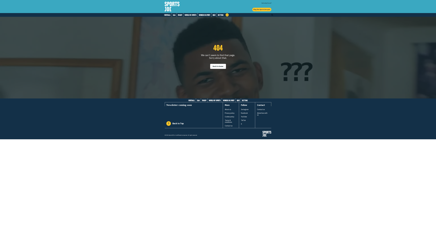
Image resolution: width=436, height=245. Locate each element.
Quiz (214, 15)
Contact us (229, 126)
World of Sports (190, 15)
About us (228, 109)
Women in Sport (204, 15)
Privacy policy (229, 113)
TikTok (243, 120)
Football (167, 15)
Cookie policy (229, 117)
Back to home (218, 66)
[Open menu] (227, 14)
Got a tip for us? (266, 3)
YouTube (244, 117)
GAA (174, 15)
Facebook (244, 113)
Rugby (180, 15)
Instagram (245, 109)
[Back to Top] (168, 123)
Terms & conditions (228, 121)
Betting (220, 15)
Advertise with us (262, 114)
